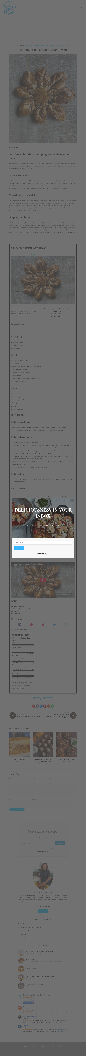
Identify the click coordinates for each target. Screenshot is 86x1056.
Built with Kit (43, 553)
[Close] (72, 500)
